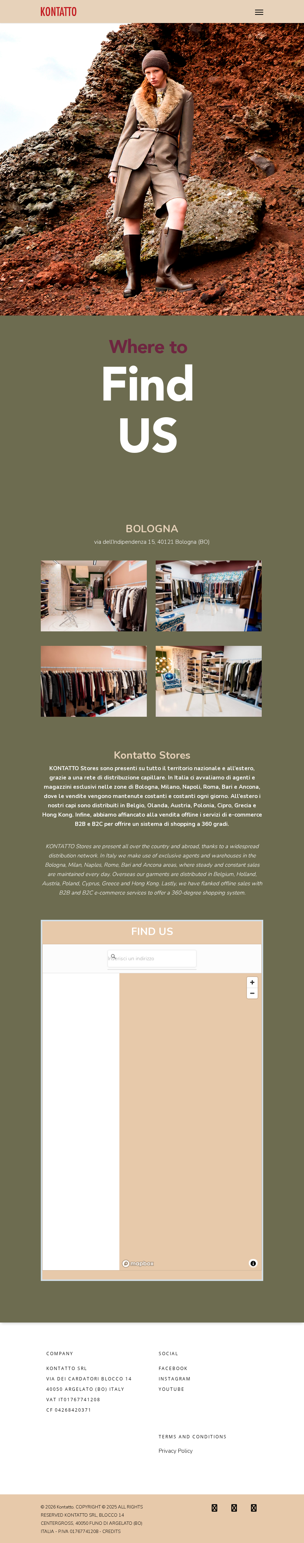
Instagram (175, 1379)
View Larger (95, 590)
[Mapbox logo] (138, 1263)
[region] (190, 1121)
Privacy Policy (176, 1451)
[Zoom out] (252, 993)
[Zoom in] (252, 982)
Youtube (172, 1389)
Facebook (173, 1368)
